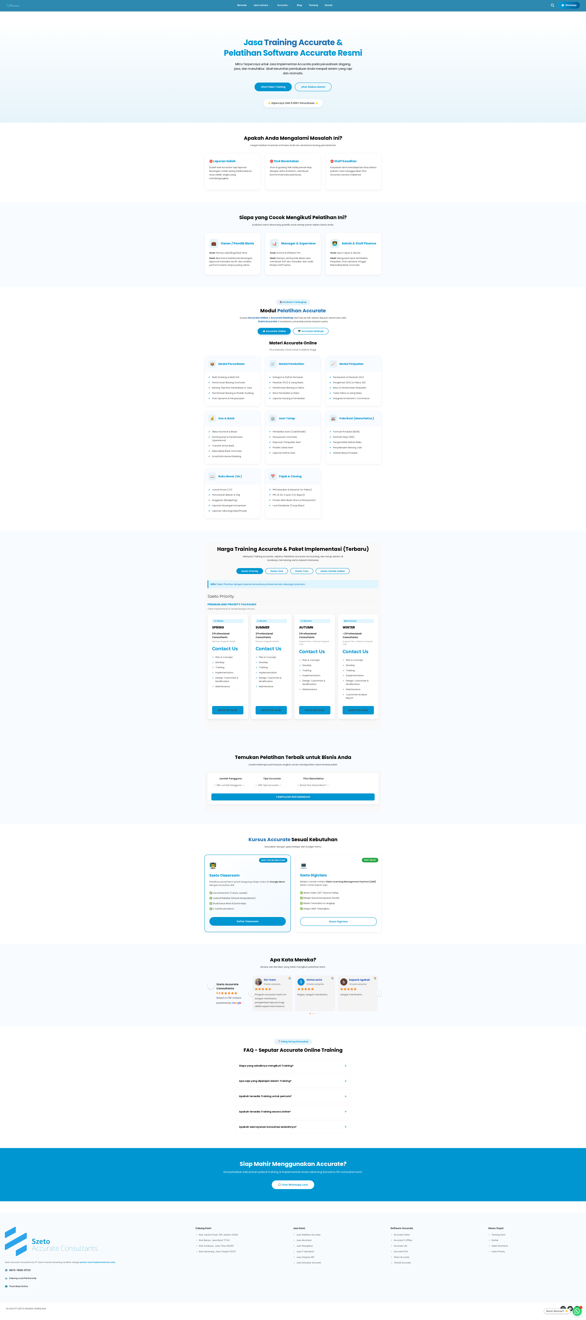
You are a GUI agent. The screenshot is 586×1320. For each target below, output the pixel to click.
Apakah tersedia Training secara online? (265, 1111)
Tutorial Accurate (402, 1262)
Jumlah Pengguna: (230, 778)
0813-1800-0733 (20, 1270)
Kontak (329, 5)
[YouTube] (570, 1308)
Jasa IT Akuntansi (305, 1251)
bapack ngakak (359, 980)
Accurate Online (258, 317)
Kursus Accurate (269, 839)
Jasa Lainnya (260, 5)
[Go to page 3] (317, 1013)
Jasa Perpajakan (304, 1245)
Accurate (282, 5)
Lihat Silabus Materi (313, 86)
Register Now (228, 710)
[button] (577, 1311)
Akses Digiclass (338, 921)
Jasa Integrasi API (305, 1257)
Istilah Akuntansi (500, 1245)
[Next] (379, 993)
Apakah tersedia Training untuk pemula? (265, 1096)
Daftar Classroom (248, 921)
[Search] (552, 5)
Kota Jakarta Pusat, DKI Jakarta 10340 (218, 1234)
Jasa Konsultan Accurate (308, 1262)
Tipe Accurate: (272, 778)
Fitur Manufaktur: (313, 778)
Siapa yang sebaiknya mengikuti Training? (266, 1065)
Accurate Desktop (282, 317)
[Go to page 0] (310, 1013)
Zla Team (270, 980)
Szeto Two (301, 571)
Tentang (313, 5)
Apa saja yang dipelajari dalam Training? (265, 1081)
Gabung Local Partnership (22, 1278)
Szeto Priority (249, 571)
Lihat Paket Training (273, 86)
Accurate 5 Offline (403, 1240)
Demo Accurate (401, 1257)
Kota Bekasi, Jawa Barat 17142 (214, 1240)
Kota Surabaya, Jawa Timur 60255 (216, 1245)
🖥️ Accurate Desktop (311, 331)
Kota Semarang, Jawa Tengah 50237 (217, 1251)
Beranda (242, 5)
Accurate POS (401, 1251)
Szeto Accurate (267, 321)
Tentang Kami (498, 1234)
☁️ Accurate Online (274, 331)
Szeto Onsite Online (332, 571)
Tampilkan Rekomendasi (293, 797)
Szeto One (276, 571)
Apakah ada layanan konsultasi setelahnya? (268, 1127)
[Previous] (251, 993)
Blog (299, 5)
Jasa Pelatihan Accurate (308, 1234)
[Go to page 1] (312, 1013)
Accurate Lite (400, 1245)
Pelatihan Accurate (301, 310)
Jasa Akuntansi (303, 1240)
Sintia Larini (314, 980)
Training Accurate (299, 42)
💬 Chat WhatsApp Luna (293, 1184)
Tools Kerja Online (18, 1286)
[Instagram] (563, 1308)
